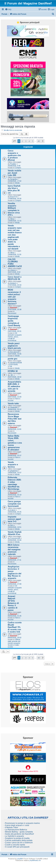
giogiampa (14, 471)
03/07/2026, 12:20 (14, 397)
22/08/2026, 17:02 (14, 181)
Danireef (13, 308)
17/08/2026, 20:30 (14, 198)
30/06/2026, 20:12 (14, 409)
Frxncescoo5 (15, 538)
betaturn (13, 283)
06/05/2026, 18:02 (14, 637)
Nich (12, 525)
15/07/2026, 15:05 (14, 354)
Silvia (12, 219)
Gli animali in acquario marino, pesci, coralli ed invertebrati (15, 336)
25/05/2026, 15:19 (14, 495)
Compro (18, 168)
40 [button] (39, 141)
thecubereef (14, 352)
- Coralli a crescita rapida (14, 845)
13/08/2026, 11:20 (14, 254)
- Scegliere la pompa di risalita (17, 838)
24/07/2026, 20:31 (14, 331)
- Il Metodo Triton (11, 827)
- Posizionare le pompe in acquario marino (22, 823)
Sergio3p (13, 179)
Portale (4, 14)
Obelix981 (14, 407)
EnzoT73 (13, 197)
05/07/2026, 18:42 (14, 377)
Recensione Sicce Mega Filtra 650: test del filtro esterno (14, 419)
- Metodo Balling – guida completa (18, 832)
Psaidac (13, 164)
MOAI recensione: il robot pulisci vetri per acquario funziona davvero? (14, 297)
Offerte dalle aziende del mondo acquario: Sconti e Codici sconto (14, 643)
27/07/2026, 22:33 (14, 285)
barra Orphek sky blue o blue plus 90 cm (14, 189)
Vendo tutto (13, 403)
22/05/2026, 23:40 (14, 540)
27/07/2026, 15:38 (14, 309)
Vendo (17, 183)
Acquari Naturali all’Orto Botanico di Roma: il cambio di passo (13, 603)
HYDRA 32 (13, 371)
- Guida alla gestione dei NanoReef (19, 834)
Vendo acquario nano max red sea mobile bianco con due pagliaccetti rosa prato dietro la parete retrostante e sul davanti (15, 237)
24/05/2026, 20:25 (14, 512)
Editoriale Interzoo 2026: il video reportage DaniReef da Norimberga (14, 483)
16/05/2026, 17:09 (14, 584)
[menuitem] (8, 9)
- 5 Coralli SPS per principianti (16, 847)
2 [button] (22, 141)
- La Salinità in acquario (14, 836)
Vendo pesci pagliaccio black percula (14, 345)
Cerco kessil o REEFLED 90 (14, 278)
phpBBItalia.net (35, 860)
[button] (14, 141)
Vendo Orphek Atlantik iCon (14, 533)
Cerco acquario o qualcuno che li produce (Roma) (14, 155)
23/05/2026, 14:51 (14, 527)
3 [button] (25, 141)
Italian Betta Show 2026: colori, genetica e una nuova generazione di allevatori (15, 443)
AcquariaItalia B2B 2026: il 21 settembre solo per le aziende (14, 386)
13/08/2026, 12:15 (14, 221)
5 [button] (32, 141)
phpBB (19, 859)
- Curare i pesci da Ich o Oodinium (18, 843)
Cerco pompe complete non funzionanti (14, 503)
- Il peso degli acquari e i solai (16, 825)
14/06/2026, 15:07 (14, 473)
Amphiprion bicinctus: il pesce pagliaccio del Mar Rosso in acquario (14, 572)
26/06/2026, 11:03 (14, 429)
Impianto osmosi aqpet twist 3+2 (14, 519)
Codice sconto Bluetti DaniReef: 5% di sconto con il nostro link (15, 627)
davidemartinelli (16, 363)
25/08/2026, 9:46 (14, 166)
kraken (12, 510)
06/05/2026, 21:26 (14, 616)
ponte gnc (12, 359)
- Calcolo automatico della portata (18, 840)
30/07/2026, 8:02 (14, 272)
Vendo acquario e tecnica (13, 464)
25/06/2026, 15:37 (14, 455)
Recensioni (12, 313)
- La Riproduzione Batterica (15, 830)
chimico (13, 270)
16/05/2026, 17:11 (14, 560)
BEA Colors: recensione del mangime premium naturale (14, 549)
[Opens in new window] (28, 31)
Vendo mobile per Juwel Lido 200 (14, 172)
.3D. (11, 375)
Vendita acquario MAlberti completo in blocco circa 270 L (14, 209)
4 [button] (29, 141)
